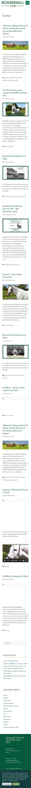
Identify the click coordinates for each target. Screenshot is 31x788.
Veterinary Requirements (10, 80)
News (6, 146)
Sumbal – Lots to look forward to (12, 275)
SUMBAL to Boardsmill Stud (15, 576)
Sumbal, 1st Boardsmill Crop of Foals (15, 491)
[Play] (5, 560)
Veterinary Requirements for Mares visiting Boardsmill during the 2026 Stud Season (15, 29)
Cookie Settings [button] (7, 784)
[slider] (14, 560)
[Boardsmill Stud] (13, 4)
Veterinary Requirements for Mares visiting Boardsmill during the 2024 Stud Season (15, 429)
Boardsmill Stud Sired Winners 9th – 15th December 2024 (12, 209)
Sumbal (19, 78)
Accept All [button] (16, 784)
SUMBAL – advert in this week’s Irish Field (14, 389)
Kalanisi (11, 265)
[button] (15, 552)
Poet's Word (12, 78)
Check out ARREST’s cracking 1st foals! (15, 663)
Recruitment (7, 719)
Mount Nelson (7, 711)
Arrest (6, 78)
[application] (15, 552)
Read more (19, 72)
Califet (7, 265)
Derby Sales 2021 (8, 703)
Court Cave (8, 375)
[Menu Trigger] (27, 3)
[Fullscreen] (26, 560)
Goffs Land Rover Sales (10, 706)
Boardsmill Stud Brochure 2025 (14, 157)
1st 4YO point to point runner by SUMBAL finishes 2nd (15, 93)
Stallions (6, 722)
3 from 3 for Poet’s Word (10, 661)
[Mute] (23, 560)
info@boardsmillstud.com (15, 768)
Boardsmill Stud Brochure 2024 (14, 336)
